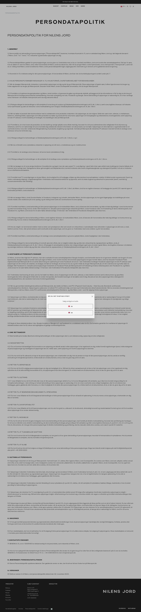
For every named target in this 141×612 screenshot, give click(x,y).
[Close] (92, 296)
